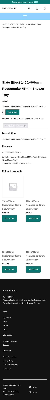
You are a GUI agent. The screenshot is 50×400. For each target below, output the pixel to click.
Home (4, 24)
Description (9, 126)
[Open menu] (25, 16)
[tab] (9, 125)
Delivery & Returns (10, 341)
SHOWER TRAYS (14, 24)
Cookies (6, 345)
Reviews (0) (21, 126)
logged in (15, 163)
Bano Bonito (9, 8)
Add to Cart (12, 112)
